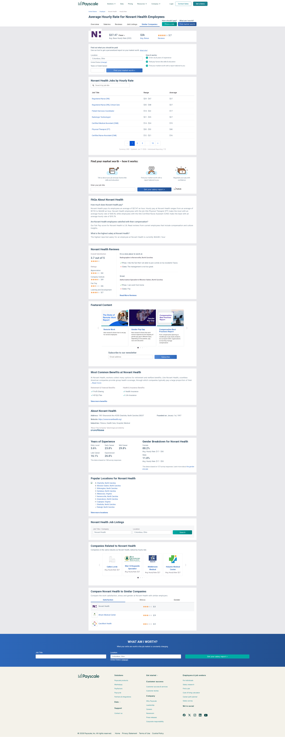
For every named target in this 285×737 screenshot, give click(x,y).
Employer (102, 11)
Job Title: (39, 652)
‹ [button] (98, 328)
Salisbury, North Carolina (106, 491)
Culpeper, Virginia (103, 502)
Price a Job (169, 24)
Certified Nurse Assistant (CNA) (104, 135)
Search (182, 532)
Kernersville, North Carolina (107, 496)
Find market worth (187, 24)
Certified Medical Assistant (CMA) (105, 123)
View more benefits (99, 401)
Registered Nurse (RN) (101, 99)
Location (136, 529)
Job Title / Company (101, 529)
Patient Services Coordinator (103, 111)
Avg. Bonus (144, 38)
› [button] (187, 328)
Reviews (161, 38)
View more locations (99, 512)
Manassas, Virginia (104, 494)
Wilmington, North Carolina (107, 488)
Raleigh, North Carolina (105, 507)
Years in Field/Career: (99, 66)
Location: (94, 55)
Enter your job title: (98, 185)
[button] (95, 24)
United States (93, 11)
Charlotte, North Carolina (106, 483)
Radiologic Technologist (101, 117)
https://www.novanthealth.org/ (110, 419)
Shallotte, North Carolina (106, 504)
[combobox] (116, 59)
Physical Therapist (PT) (101, 129)
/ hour (120, 35)
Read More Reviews (128, 295)
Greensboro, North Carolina (107, 499)
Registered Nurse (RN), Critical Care (106, 105)
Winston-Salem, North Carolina (109, 486)
